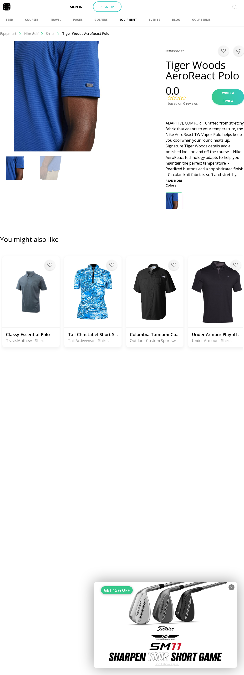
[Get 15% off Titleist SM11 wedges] (165, 625)
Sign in (76, 7)
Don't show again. (167, 664)
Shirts (50, 33)
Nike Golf (31, 33)
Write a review (228, 97)
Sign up (107, 7)
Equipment (8, 33)
